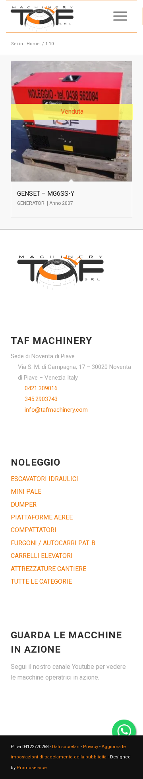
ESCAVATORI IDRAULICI (44, 479)
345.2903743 (41, 399)
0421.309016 (41, 388)
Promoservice (32, 767)
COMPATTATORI (33, 530)
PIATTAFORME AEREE (42, 517)
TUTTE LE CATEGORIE (41, 581)
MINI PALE (26, 491)
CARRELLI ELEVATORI (42, 555)
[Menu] (116, 16)
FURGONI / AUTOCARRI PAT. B (53, 543)
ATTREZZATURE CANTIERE (48, 569)
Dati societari (65, 746)
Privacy (90, 746)
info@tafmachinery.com (56, 409)
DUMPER (24, 504)
